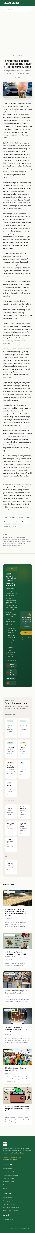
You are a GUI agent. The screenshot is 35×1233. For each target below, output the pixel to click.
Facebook (12, 517)
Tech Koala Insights (9, 1204)
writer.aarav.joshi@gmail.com (12, 1157)
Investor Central (8, 1168)
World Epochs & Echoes (10, 1210)
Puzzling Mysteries (8, 1181)
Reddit (28, 517)
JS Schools (6, 1185)
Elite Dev (5, 1188)
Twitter (21, 517)
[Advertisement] (17, 30)
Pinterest (7, 526)
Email (14, 526)
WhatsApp (15, 522)
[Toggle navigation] (30, 3)
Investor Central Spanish (10, 1172)
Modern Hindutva (8, 1219)
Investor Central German (10, 1175)
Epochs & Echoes (8, 1178)
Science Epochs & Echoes (11, 1207)
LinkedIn (6, 522)
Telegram (24, 522)
